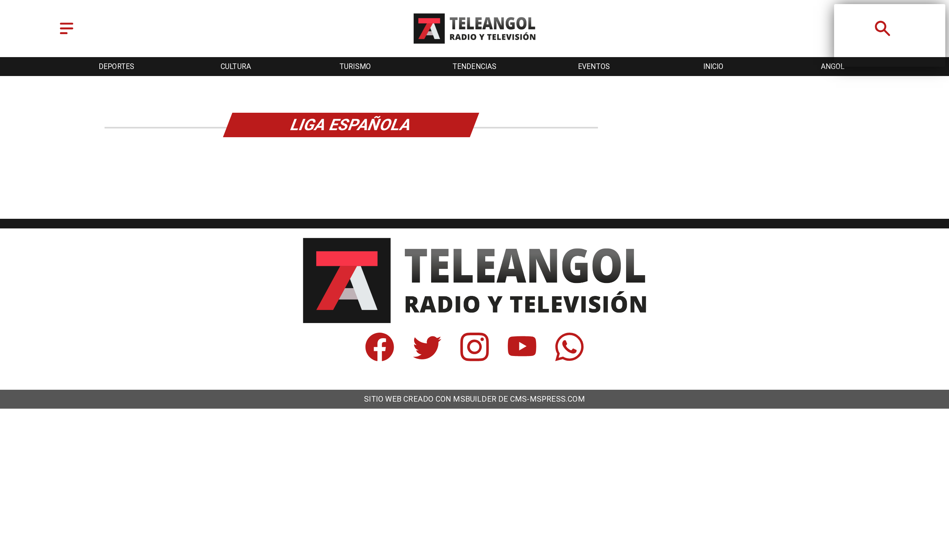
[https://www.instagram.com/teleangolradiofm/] (474, 358)
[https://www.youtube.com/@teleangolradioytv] (522, 358)
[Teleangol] (66, 34)
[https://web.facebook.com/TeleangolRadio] (380, 358)
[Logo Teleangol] (474, 44)
